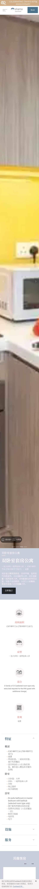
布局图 (18, 540)
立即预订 (9, 590)
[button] (3, 281)
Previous (25, 864)
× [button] (36, 881)
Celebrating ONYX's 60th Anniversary (23, 2)
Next (32, 864)
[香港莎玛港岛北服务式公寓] (17, 10)
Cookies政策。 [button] (18, 886)
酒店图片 (8, 540)
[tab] (19, 739)
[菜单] (5, 10)
